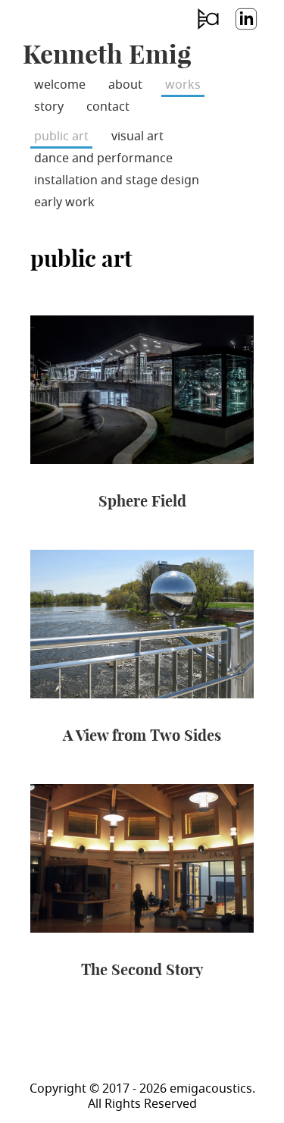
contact (108, 107)
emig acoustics (207, 29)
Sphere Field (142, 500)
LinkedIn (245, 29)
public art (61, 136)
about (125, 85)
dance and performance (103, 158)
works (183, 85)
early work (64, 202)
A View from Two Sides (142, 735)
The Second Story (142, 969)
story (49, 107)
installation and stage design (116, 180)
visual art (137, 136)
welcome (60, 85)
